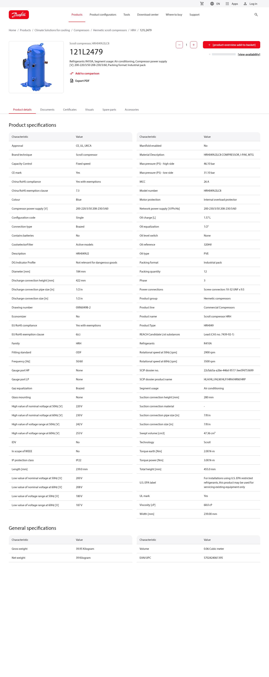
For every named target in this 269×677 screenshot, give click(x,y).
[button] (214, 4)
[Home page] (19, 14)
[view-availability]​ (249, 54)
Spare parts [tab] (109, 109)
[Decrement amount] (179, 44)
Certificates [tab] (69, 109)
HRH (133, 30)
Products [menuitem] (77, 14)
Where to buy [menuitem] (174, 14)
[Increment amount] (193, 44)
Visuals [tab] (89, 109)
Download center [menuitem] (147, 14)
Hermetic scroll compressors (110, 30)
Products (25, 30)
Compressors (81, 30)
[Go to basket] (202, 4)
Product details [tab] (22, 109)
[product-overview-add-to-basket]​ (234, 45)
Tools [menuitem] (127, 14)
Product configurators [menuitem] (103, 14)
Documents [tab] (47, 109)
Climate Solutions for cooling (52, 30)
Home (12, 30)
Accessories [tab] (132, 109)
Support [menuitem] (194, 14)
